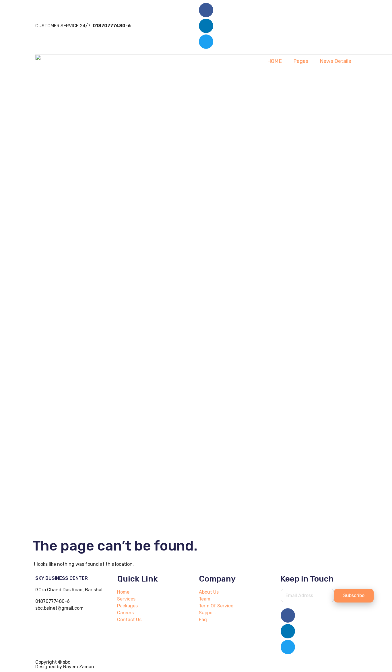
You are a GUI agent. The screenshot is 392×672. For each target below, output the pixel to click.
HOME (274, 61)
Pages (300, 61)
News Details (335, 61)
